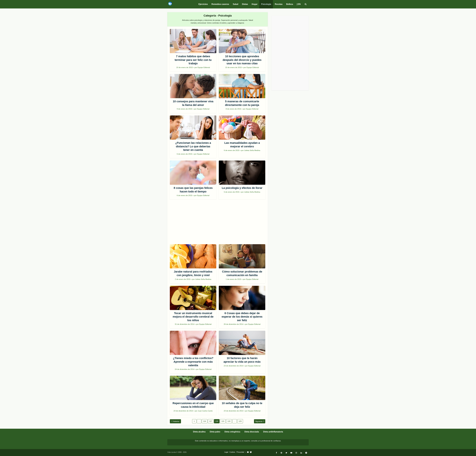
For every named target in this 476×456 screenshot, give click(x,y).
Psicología (266, 4)
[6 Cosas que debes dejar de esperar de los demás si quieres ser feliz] (242, 298)
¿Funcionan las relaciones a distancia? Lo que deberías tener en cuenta (193, 146)
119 (222, 421)
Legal (226, 452)
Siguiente (259, 421)
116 (204, 421)
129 (240, 421)
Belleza (289, 4)
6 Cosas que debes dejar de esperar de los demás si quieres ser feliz (242, 317)
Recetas (279, 4)
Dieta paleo (215, 432)
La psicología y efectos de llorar (242, 187)
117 (210, 421)
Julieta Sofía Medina (252, 150)
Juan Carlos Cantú (205, 411)
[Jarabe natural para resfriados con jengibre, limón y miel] (193, 256)
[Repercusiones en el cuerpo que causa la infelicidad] (193, 388)
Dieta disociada (251, 432)
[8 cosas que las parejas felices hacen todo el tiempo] (193, 173)
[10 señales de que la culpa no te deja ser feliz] (242, 388)
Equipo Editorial (204, 67)
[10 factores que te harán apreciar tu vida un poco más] (242, 343)
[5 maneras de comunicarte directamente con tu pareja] (242, 86)
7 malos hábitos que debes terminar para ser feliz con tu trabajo (193, 60)
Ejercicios (203, 4)
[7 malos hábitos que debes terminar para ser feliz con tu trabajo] (193, 41)
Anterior (176, 421)
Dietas (245, 4)
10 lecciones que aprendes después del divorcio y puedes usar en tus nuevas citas (242, 60)
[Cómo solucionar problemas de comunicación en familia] (242, 256)
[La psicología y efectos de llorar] (242, 173)
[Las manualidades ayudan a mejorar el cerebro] (242, 127)
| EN (299, 4)
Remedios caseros (220, 4)
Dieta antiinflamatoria (273, 432)
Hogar (254, 4)
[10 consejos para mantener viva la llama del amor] (193, 86)
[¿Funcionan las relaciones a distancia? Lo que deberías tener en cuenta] (193, 127)
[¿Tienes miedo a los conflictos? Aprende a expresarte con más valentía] (193, 343)
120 (228, 421)
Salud (235, 4)
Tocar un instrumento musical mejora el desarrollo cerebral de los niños (193, 317)
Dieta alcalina (199, 432)
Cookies (232, 452)
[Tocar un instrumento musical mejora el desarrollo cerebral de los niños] (193, 298)
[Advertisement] (217, 223)
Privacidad (240, 452)
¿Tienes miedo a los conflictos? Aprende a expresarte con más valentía (193, 362)
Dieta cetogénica (232, 432)
